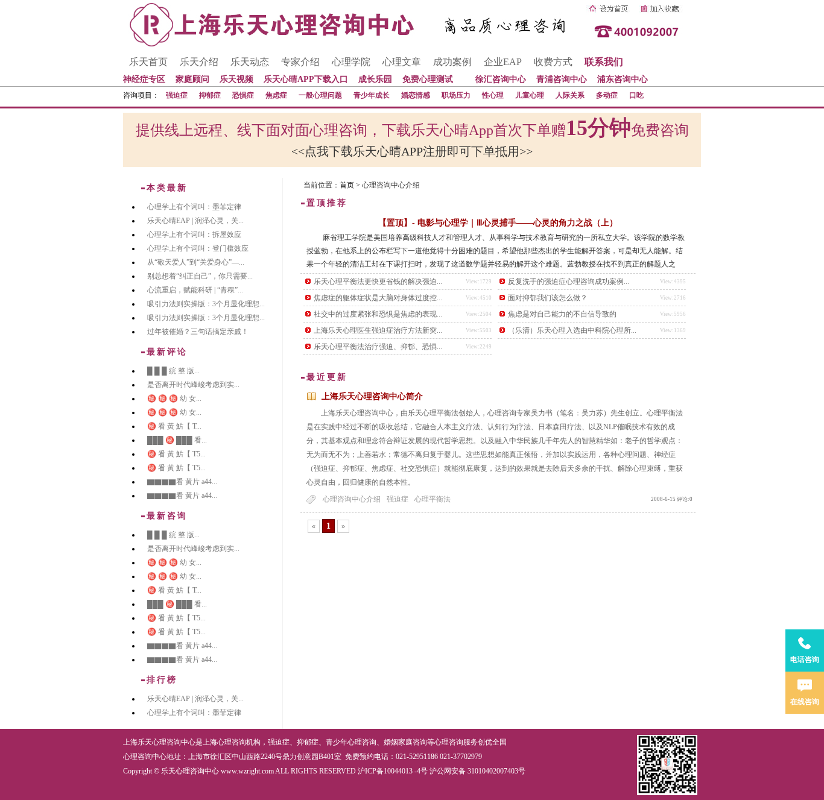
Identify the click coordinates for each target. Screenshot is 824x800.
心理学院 (351, 62)
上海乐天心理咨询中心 (159, 742)
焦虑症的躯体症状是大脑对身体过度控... (378, 298)
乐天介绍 (199, 62)
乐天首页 (148, 62)
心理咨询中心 (144, 756)
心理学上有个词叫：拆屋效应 (194, 234)
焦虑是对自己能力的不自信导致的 (562, 314)
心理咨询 (448, 742)
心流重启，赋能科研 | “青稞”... (195, 290)
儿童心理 (529, 95)
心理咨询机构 (239, 742)
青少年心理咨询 (351, 742)
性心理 (493, 95)
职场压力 (456, 95)
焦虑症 (276, 95)
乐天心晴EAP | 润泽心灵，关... (195, 220)
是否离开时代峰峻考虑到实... (193, 384)
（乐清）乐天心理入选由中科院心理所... (572, 330)
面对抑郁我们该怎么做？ (548, 298)
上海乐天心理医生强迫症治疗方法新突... (378, 330)
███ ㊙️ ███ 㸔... (177, 440)
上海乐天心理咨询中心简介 (372, 396)
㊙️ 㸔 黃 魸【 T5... (176, 454)
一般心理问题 (320, 95)
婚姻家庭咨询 (405, 742)
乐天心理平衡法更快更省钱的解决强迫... (378, 281)
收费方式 (553, 62)
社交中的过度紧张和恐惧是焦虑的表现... (378, 314)
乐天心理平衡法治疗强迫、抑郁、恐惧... (378, 346)
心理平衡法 (432, 499)
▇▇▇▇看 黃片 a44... (182, 481)
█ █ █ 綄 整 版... (173, 371)
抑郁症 (210, 95)
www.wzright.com (247, 771)
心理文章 (401, 62)
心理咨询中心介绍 (352, 499)
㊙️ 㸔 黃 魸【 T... (174, 426)
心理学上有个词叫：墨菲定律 (194, 207)
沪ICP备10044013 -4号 (393, 771)
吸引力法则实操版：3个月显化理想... (206, 304)
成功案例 (452, 62)
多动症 (607, 95)
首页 (347, 185)
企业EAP (503, 62)
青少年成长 (371, 95)
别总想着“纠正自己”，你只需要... (200, 276)
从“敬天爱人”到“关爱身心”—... (195, 262)
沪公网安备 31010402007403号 (477, 771)
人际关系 (570, 95)
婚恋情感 (415, 95)
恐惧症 (243, 95)
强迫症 (177, 95)
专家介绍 (300, 62)
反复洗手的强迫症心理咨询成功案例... (568, 281)
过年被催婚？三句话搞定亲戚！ (198, 331)
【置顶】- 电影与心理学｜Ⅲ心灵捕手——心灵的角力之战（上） (498, 222)
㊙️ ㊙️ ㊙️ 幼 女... (174, 398)
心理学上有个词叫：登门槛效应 (198, 248)
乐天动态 (249, 62)
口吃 (636, 95)
